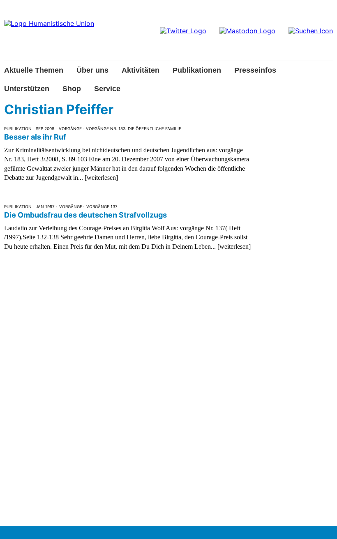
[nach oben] (322, 524)
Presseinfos (255, 70)
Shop (71, 89)
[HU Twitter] (183, 30)
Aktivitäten (140, 70)
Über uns (92, 70)
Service (107, 89)
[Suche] (311, 30)
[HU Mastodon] (247, 30)
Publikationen (197, 70)
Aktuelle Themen (33, 70)
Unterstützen (26, 89)
